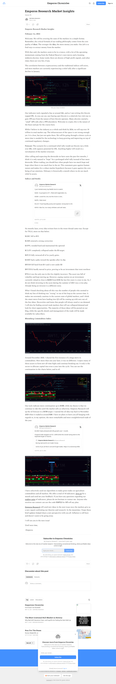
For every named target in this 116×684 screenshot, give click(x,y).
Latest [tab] (32, 600)
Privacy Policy (71, 663)
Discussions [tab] (39, 600)
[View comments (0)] (33, 24)
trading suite (30, 499)
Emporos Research (34, 18)
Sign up (79, 493)
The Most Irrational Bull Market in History (43, 617)
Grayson (35, 635)
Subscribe (101, 3)
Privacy (58, 671)
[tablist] (33, 577)
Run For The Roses (33, 630)
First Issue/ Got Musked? (33, 607)
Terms (64, 671)
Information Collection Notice (57, 663)
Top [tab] (27, 600)
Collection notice (72, 671)
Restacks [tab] (37, 577)
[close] (75, 634)
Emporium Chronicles (34, 605)
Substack (49, 680)
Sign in (110, 3)
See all (28, 643)
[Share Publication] (94, 3)
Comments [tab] (29, 577)
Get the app (67, 675)
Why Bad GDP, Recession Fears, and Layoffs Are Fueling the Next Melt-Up (48, 620)
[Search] (90, 3)
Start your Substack (53, 675)
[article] (58, 608)
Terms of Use (66, 661)
